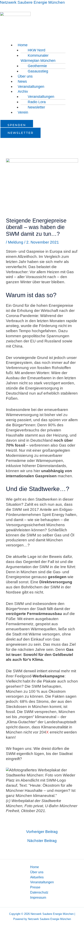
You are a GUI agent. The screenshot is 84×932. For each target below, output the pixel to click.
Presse (35, 887)
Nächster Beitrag (42, 841)
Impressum (38, 897)
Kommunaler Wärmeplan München (38, 58)
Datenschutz (39, 892)
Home (34, 867)
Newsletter (36, 107)
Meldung (15, 242)
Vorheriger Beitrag (42, 832)
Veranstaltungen (31, 87)
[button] (49, 45)
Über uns (36, 872)
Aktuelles (37, 877)
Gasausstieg (38, 71)
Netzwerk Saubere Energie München (32, 2)
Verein (23, 112)
